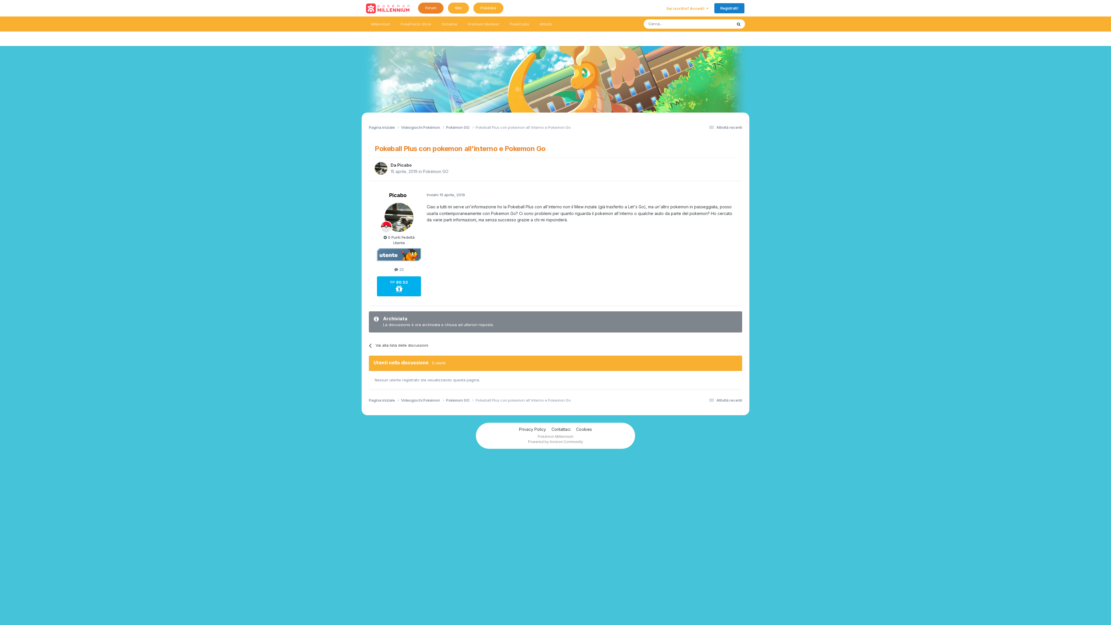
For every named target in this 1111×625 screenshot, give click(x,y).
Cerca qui (716, 24)
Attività (546, 24)
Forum (430, 7)
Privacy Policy (532, 429)
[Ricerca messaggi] (738, 24)
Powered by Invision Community (555, 442)
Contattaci (561, 429)
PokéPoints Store (416, 24)
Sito (458, 7)
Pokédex (488, 7)
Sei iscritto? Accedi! (686, 8)
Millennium (380, 24)
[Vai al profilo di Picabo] (381, 168)
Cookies (584, 429)
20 (401, 269)
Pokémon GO (435, 171)
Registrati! (729, 8)
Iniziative (449, 24)
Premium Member (483, 24)
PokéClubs (519, 24)
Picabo (404, 165)
